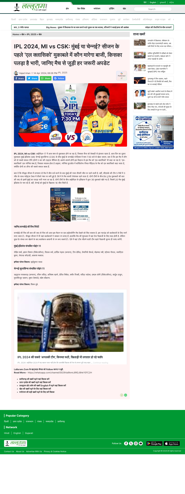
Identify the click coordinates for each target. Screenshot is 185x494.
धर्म (169, 19)
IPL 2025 (62, 72)
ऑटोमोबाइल (147, 19)
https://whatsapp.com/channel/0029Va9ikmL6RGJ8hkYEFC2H (60, 372)
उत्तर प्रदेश (23, 19)
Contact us (9, 451)
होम (67, 8)
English (153, 2)
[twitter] (131, 443)
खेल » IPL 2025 (28, 34)
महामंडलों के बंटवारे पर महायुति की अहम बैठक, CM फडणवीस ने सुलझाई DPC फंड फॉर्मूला (159, 69)
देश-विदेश (81, 8)
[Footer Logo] (15, 443)
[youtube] (141, 443)
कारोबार (126, 19)
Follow (61, 78)
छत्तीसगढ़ (69, 19)
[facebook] (126, 443)
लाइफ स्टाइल (160, 19)
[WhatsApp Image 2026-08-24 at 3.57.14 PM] (70, 220)
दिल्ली (13, 19)
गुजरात (112, 19)
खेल (124, 8)
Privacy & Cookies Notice (55, 451)
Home (16, 34)
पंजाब (78, 19)
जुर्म (119, 19)
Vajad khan (24, 73)
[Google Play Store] (154, 443)
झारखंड (50, 19)
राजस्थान (103, 19)
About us (20, 451)
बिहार (42, 19)
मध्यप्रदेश (59, 19)
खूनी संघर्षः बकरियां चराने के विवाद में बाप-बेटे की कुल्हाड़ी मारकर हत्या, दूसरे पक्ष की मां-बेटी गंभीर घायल (160, 94)
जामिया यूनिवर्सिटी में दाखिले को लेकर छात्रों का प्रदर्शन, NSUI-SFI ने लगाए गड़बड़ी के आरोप (160, 56)
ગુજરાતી (163, 2)
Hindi (6, 433)
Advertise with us (34, 451)
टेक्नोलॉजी (136, 19)
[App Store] (172, 443)
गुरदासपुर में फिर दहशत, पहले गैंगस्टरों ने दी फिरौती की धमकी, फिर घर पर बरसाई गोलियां (160, 81)
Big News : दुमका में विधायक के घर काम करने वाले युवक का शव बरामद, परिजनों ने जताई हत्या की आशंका (69, 27)
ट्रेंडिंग (111, 8)
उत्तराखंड (33, 19)
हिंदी (145, 2)
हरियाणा (85, 19)
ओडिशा (94, 19)
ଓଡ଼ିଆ (171, 2)
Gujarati (29, 433)
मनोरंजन (97, 8)
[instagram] (136, 443)
